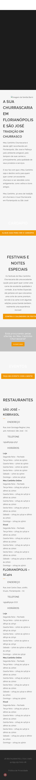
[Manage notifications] (5, 774)
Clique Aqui (18, 344)
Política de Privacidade (18, 771)
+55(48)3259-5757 (10, 442)
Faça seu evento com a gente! (18, 376)
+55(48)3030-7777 (10, 602)
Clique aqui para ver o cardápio (18, 233)
